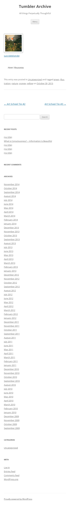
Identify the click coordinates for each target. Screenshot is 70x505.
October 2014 (10, 188)
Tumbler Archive (35, 6)
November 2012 (11, 278)
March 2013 (9, 263)
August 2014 (10, 196)
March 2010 (9, 404)
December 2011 (11, 321)
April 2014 (8, 211)
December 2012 (11, 274)
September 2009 (12, 428)
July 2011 (8, 341)
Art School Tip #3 (55, 104)
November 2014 (11, 184)
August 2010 (10, 384)
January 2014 (10, 223)
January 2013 (10, 270)
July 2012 (8, 294)
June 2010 (8, 392)
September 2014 (12, 192)
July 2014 (8, 200)
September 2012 (12, 286)
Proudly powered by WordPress (18, 499)
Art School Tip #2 (14, 104)
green (56, 79)
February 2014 (11, 219)
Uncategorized (35, 79)
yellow (30, 83)
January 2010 (10, 412)
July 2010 (8, 388)
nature (15, 83)
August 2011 (10, 337)
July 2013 (8, 247)
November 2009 (11, 420)
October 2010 (10, 377)
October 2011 (10, 329)
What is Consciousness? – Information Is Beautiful (28, 141)
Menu (35, 21)
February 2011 (11, 361)
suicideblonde (11, 55)
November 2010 (11, 373)
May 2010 (8, 396)
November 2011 (11, 325)
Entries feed (9, 471)
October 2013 (10, 235)
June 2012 (8, 298)
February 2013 (11, 266)
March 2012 (9, 310)
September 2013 (12, 239)
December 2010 (11, 369)
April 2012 (8, 306)
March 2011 (9, 357)
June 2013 (8, 251)
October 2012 (10, 282)
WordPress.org (11, 479)
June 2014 (8, 204)
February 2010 (11, 408)
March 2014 (9, 215)
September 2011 (12, 333)
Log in (7, 467)
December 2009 (11, 416)
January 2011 (10, 365)
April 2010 (8, 400)
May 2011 (8, 349)
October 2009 (10, 424)
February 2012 (11, 314)
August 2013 (10, 243)
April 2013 (8, 259)
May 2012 (8, 302)
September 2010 (12, 380)
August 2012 (10, 290)
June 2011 (8, 345)
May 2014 (8, 207)
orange (22, 83)
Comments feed (11, 475)
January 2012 (10, 318)
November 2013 (11, 231)
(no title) (8, 137)
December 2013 (11, 227)
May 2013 (8, 255)
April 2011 (8, 353)
